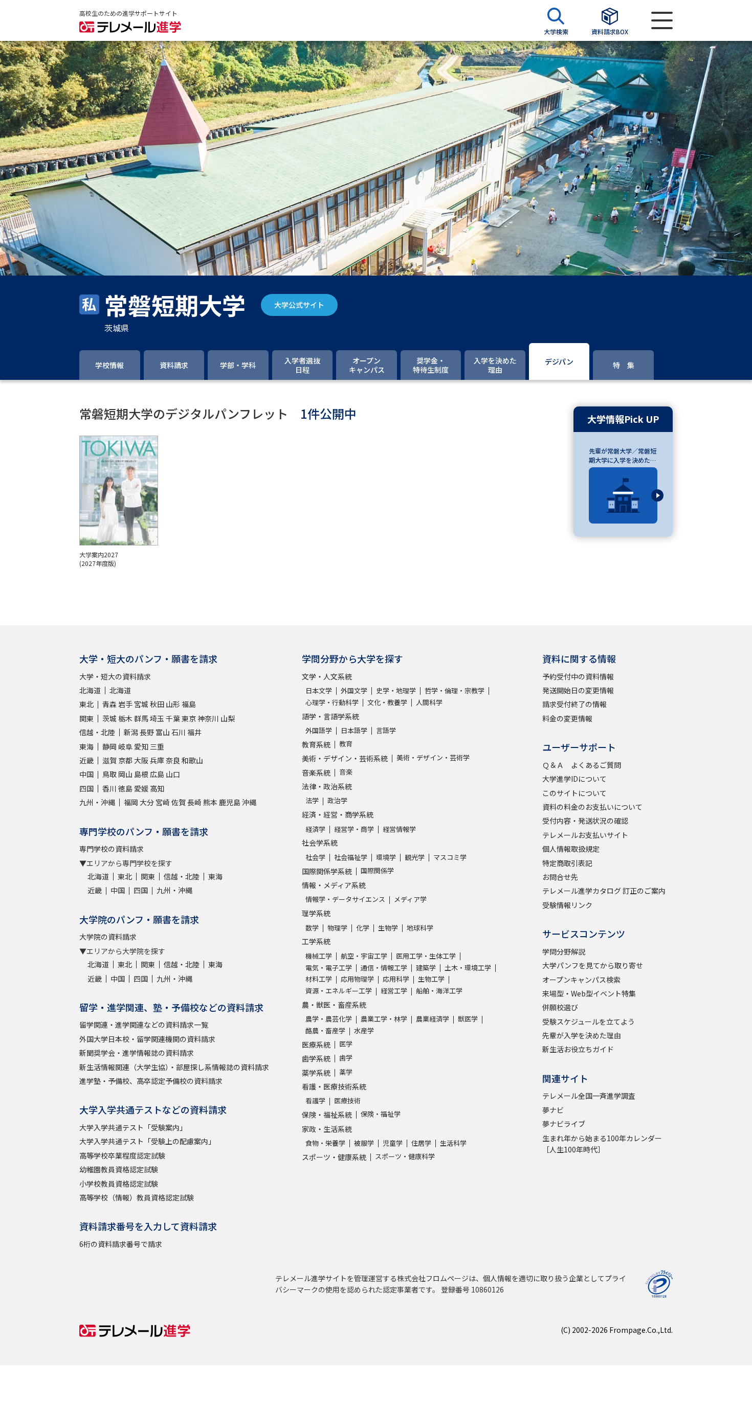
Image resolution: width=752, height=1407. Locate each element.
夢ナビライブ (563, 1124)
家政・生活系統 (327, 1129)
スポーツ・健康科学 (405, 1156)
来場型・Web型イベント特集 (589, 993)
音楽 (345, 772)
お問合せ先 (560, 877)
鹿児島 (229, 802)
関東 (86, 718)
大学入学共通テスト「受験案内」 (133, 1127)
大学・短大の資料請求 (115, 676)
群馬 (141, 718)
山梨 (227, 718)
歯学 (345, 1057)
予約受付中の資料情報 (578, 676)
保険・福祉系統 (327, 1114)
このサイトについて (574, 793)
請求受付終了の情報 (574, 704)
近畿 (86, 760)
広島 (157, 774)
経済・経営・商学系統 (337, 814)
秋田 (157, 704)
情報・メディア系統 (334, 885)
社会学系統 (320, 842)
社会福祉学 (350, 857)
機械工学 (318, 956)
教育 (345, 743)
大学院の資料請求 (108, 937)
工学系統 (316, 941)
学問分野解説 (563, 951)
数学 (312, 928)
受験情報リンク (567, 905)
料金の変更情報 (567, 718)
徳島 (125, 788)
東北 (86, 704)
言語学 (386, 730)
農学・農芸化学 (328, 1019)
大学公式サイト (299, 305)
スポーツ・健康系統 (334, 1157)
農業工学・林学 (384, 1019)
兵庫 (157, 760)
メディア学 (410, 899)
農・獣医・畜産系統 (334, 1005)
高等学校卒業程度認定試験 (122, 1155)
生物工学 (431, 979)
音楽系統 (316, 772)
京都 (125, 760)
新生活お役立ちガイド (578, 1049)
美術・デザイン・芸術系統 (345, 758)
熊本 (210, 802)
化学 (362, 928)
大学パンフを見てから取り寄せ (592, 965)
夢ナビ (553, 1110)
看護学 (315, 1100)
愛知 (141, 746)
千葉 (173, 718)
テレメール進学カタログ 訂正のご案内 (604, 891)
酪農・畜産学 (325, 1030)
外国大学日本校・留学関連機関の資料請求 (147, 1039)
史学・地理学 (396, 690)
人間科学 (429, 702)
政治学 (337, 800)
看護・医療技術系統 (334, 1086)
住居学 (421, 1143)
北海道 (90, 690)
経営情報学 (399, 829)
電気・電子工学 (328, 967)
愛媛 (141, 788)
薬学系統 (316, 1073)
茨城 (109, 718)
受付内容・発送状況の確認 (585, 820)
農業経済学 (432, 1019)
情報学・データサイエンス (345, 899)
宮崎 (163, 802)
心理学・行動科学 (332, 702)
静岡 (109, 746)
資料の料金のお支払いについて (592, 807)
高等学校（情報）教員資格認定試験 (136, 1197)
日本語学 (354, 730)
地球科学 (420, 928)
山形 (173, 704)
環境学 (386, 857)
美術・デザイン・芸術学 (433, 757)
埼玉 (157, 718)
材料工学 (318, 979)
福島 (189, 704)
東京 (189, 718)
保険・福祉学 (381, 1114)
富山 (163, 732)
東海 (86, 746)
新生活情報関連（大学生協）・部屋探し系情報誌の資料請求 (174, 1067)
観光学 (415, 857)
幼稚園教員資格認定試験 (118, 1169)
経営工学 (394, 990)
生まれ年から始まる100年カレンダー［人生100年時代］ (602, 1143)
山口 (173, 774)
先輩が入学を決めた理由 (581, 1035)
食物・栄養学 (325, 1143)
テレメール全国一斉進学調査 (588, 1096)
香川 (109, 788)
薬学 (345, 1072)
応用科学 (396, 979)
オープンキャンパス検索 (581, 979)
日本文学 (318, 690)
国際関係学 (377, 870)
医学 (345, 1044)
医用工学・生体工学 (426, 956)
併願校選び (560, 1007)
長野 (147, 732)
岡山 (125, 774)
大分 (147, 802)
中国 (86, 774)
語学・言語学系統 (330, 716)
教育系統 (316, 744)
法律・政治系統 (327, 786)
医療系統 (316, 1044)
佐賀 (178, 802)
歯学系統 (316, 1058)
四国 (86, 788)
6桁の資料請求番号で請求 (120, 1244)
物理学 (337, 928)
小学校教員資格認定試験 (118, 1183)
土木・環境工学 (468, 967)
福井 (194, 732)
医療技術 (347, 1100)
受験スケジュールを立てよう (588, 1021)
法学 (312, 800)
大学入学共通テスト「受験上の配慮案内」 (147, 1141)
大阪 (141, 760)
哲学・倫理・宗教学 (454, 690)
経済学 (315, 829)
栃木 (125, 718)
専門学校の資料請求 (111, 849)
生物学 (388, 928)
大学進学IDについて (574, 779)
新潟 (131, 732)
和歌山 (192, 760)
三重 (157, 746)
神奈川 (208, 718)
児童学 (393, 1143)
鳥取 (109, 774)
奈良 (173, 760)
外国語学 (318, 730)
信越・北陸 (97, 732)
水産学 (364, 1030)
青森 (109, 704)
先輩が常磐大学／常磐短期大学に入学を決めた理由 (622, 455)
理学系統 (316, 913)
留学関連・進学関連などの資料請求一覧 (143, 1024)
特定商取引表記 (567, 863)
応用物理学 (357, 979)
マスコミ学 (450, 857)
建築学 (426, 967)
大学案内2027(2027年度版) (98, 559)
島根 (141, 774)
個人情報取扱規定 (571, 849)
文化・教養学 (387, 702)
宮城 (141, 704)
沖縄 (249, 802)
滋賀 (109, 760)
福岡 (131, 802)
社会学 (315, 857)
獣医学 (468, 1019)
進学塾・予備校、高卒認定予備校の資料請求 (151, 1081)
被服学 (364, 1143)
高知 (157, 788)
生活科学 (453, 1143)
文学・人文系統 (327, 676)
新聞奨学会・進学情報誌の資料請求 (136, 1053)
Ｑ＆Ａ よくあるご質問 (581, 765)
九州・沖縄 (97, 802)
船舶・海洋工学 (439, 990)
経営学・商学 (354, 829)
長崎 (194, 802)
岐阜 (125, 746)
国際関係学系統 (327, 871)
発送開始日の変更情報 (578, 690)
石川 (178, 732)
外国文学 (354, 690)
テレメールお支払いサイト (585, 835)
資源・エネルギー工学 (338, 990)
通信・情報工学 (384, 967)
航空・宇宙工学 (364, 956)
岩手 (125, 704)
